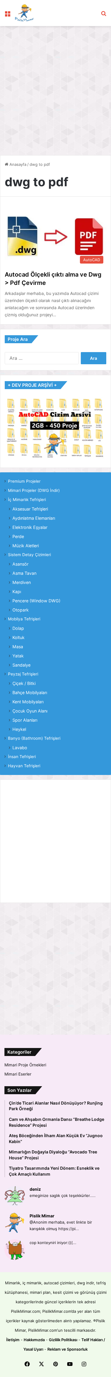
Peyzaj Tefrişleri (23, 674)
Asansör (20, 563)
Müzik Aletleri (25, 545)
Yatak (18, 655)
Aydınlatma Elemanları (33, 518)
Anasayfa (17, 164)
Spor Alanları (24, 720)
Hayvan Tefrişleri (24, 765)
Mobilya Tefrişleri (24, 619)
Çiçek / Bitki (24, 683)
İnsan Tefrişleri (22, 756)
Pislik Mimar (42, 1215)
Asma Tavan (24, 573)
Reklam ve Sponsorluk (67, 1349)
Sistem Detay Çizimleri (29, 554)
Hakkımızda (34, 1339)
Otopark (20, 609)
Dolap (18, 628)
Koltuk (18, 637)
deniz (35, 1189)
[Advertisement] (55, 87)
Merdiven (21, 582)
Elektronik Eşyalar (29, 527)
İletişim (13, 1339)
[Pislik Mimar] (24, 13)
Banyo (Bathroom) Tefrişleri (34, 738)
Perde (18, 536)
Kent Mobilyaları (28, 701)
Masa (17, 646)
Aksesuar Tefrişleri (30, 508)
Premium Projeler (24, 481)
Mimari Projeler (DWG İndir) (34, 490)
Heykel (19, 729)
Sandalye (21, 664)
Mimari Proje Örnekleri (25, 1065)
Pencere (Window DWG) (36, 600)
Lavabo (19, 747)
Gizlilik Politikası (63, 1339)
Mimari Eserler (17, 1074)
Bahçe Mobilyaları (29, 692)
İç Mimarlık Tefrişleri (27, 499)
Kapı (16, 591)
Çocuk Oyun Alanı (29, 710)
